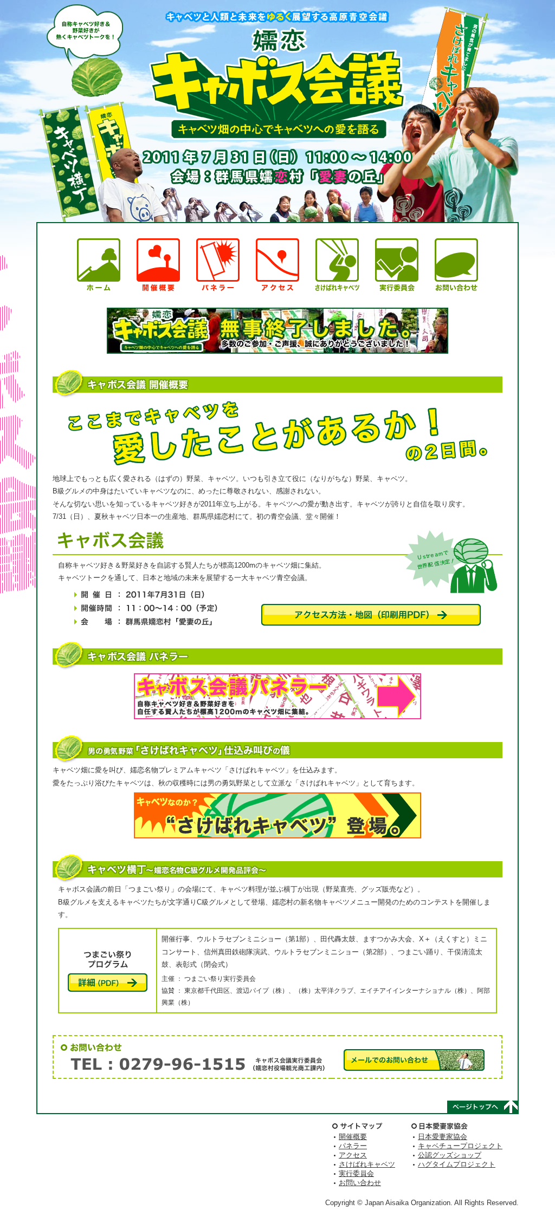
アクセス (353, 1155)
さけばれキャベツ (367, 1164)
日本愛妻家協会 (442, 1137)
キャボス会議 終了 (277, 331)
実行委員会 (356, 1173)
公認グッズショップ (449, 1155)
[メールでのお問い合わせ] (414, 1060)
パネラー (353, 1146)
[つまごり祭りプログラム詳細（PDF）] (107, 982)
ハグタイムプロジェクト (456, 1164)
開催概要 (353, 1137)
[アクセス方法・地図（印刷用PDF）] (371, 615)
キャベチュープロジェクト (460, 1146)
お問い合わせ (360, 1183)
